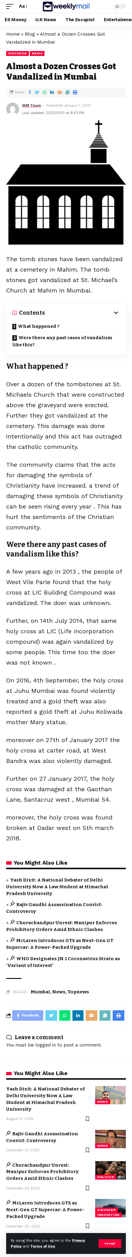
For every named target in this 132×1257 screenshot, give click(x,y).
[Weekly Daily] (66, 6)
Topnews (78, 992)
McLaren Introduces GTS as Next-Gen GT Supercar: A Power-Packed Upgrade (45, 1209)
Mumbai (40, 992)
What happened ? (39, 326)
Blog (30, 34)
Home (13, 34)
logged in (45, 1045)
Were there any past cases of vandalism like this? (62, 341)
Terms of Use (42, 1246)
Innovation (108, 1214)
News (58, 992)
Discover (17, 53)
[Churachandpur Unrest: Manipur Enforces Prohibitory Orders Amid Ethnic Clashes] (110, 1170)
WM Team (31, 105)
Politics (105, 1177)
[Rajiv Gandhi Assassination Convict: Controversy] (110, 1139)
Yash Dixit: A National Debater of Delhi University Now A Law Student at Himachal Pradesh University (57, 886)
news (37, 53)
